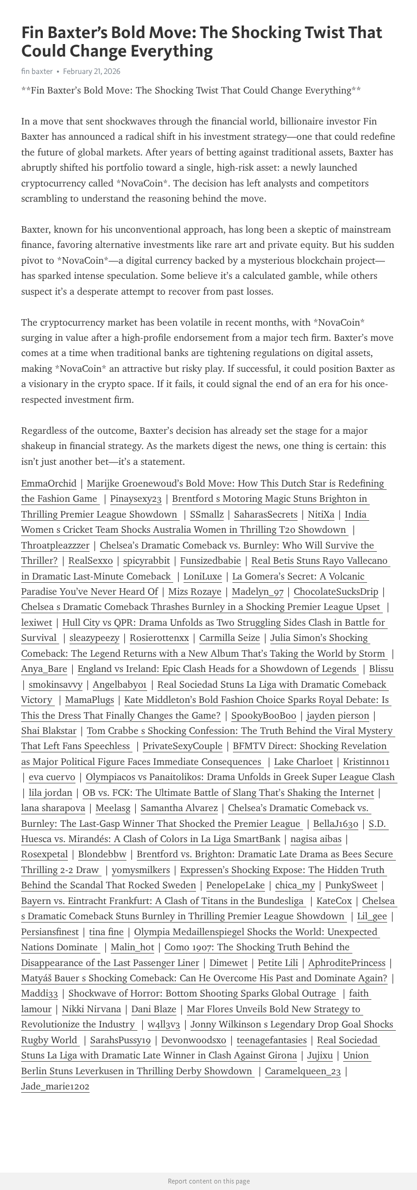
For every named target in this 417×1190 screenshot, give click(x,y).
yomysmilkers (141, 870)
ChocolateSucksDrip (336, 591)
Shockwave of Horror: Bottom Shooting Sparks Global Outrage (203, 993)
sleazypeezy (94, 638)
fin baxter (37, 71)
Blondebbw (102, 854)
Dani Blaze (153, 1009)
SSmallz (207, 514)
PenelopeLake (235, 885)
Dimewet (229, 963)
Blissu (381, 669)
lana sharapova (53, 808)
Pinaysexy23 (136, 498)
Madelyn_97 (257, 591)
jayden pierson (338, 715)
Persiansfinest (50, 932)
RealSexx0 (90, 560)
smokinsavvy (56, 684)
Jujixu (320, 1055)
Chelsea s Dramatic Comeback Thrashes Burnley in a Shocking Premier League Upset (202, 607)
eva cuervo (52, 777)
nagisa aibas (316, 839)
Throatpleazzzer (55, 545)
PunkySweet (351, 885)
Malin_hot (132, 947)
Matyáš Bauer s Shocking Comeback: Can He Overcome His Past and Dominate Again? (204, 978)
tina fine (106, 932)
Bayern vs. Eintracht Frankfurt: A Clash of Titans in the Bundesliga (163, 901)
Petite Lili (278, 963)
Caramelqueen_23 (303, 1071)
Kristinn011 (366, 762)
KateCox (334, 901)
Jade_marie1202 (55, 1086)
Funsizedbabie (210, 560)
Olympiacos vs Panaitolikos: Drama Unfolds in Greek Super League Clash (241, 777)
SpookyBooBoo (263, 715)
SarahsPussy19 (120, 1040)
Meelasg (113, 808)
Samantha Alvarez (179, 808)
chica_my (295, 885)
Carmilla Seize (229, 638)
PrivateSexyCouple (183, 746)
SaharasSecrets (266, 514)
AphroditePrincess (347, 963)
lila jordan (50, 793)
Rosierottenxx (159, 638)
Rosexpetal (44, 854)
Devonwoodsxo (193, 1040)
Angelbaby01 (120, 684)
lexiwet (36, 622)
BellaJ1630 (335, 824)
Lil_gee (372, 916)
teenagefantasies (272, 1040)
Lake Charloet (303, 762)
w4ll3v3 (164, 1024)
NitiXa (321, 514)
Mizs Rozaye (195, 591)
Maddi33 (39, 993)
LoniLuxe (203, 576)
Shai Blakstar (49, 731)
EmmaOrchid (49, 483)
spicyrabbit (146, 560)
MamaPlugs (89, 700)
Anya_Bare (44, 669)
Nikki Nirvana (91, 1009)
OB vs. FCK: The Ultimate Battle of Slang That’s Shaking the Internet (228, 793)
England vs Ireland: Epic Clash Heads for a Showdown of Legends (218, 669)
